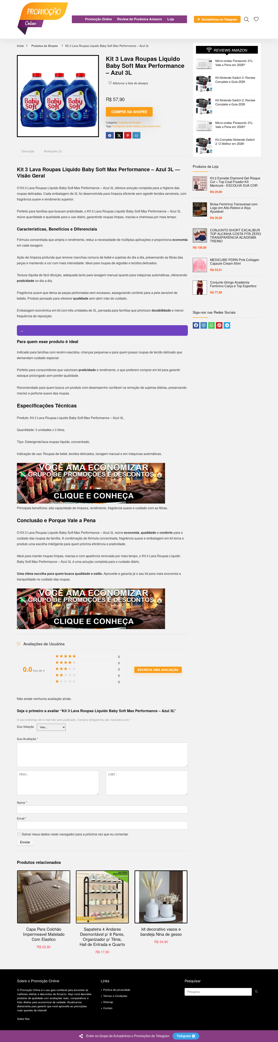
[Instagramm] (203, 325)
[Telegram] (227, 325)
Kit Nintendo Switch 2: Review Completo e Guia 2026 (235, 79)
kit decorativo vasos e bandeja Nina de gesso (161, 931)
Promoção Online (98, 19)
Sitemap (108, 1002)
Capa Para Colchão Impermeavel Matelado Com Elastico (44, 934)
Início (20, 46)
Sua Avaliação (27, 739)
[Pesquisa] (256, 992)
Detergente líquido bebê (125, 126)
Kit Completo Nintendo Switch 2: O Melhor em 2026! (235, 141)
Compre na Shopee (129, 111)
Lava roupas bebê (150, 126)
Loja (170, 19)
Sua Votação (25, 726)
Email (21, 818)
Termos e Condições (115, 996)
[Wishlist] (256, 19)
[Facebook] (196, 325)
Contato (107, 1008)
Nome (22, 802)
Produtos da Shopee (44, 46)
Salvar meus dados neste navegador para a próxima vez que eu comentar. (75, 834)
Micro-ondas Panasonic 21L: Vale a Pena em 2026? (234, 62)
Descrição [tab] (28, 151)
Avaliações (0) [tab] (53, 151)
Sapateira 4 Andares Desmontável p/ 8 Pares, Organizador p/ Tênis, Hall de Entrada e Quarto (102, 936)
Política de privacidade (116, 990)
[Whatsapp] (211, 325)
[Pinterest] (219, 325)
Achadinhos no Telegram (219, 19)
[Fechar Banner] (274, 1036)
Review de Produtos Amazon (139, 19)
